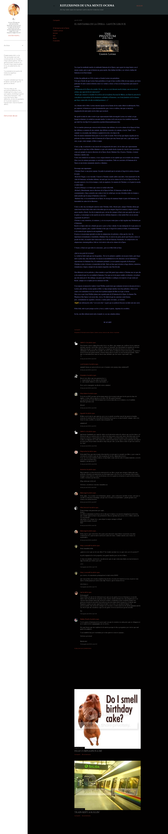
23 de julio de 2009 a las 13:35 (88, 408)
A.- (13, 18)
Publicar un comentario (82, 648)
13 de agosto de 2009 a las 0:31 (88, 644)
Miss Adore (84, 393)
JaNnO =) (83, 342)
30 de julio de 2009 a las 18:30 (88, 540)
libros (54, 38)
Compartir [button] (56, 20)
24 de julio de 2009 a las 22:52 (88, 464)
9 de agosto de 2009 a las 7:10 (88, 587)
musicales (56, 41)
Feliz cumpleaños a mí (88, 750)
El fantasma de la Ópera (61, 28)
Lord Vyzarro (84, 364)
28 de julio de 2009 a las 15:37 (88, 502)
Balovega (83, 493)
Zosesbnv (83, 375)
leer (54, 36)
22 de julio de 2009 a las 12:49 (88, 370)
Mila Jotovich (84, 507)
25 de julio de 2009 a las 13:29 (88, 487)
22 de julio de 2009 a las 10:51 (88, 358)
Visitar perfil (14, 35)
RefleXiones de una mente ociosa (87, 5)
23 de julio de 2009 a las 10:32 (88, 388)
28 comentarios (86, 754)
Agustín (82, 413)
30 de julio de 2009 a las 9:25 (88, 525)
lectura (55, 33)
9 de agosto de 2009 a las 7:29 (88, 613)
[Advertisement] (107, 667)
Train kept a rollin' (87, 812)
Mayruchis (83, 451)
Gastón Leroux (58, 31)
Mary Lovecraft (85, 545)
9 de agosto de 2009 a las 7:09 (88, 567)
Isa (81, 592)
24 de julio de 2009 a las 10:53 (88, 446)
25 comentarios (86, 815)
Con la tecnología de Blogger (99, 828)
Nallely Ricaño (85, 619)
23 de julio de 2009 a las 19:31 (88, 426)
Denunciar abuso (10, 116)
